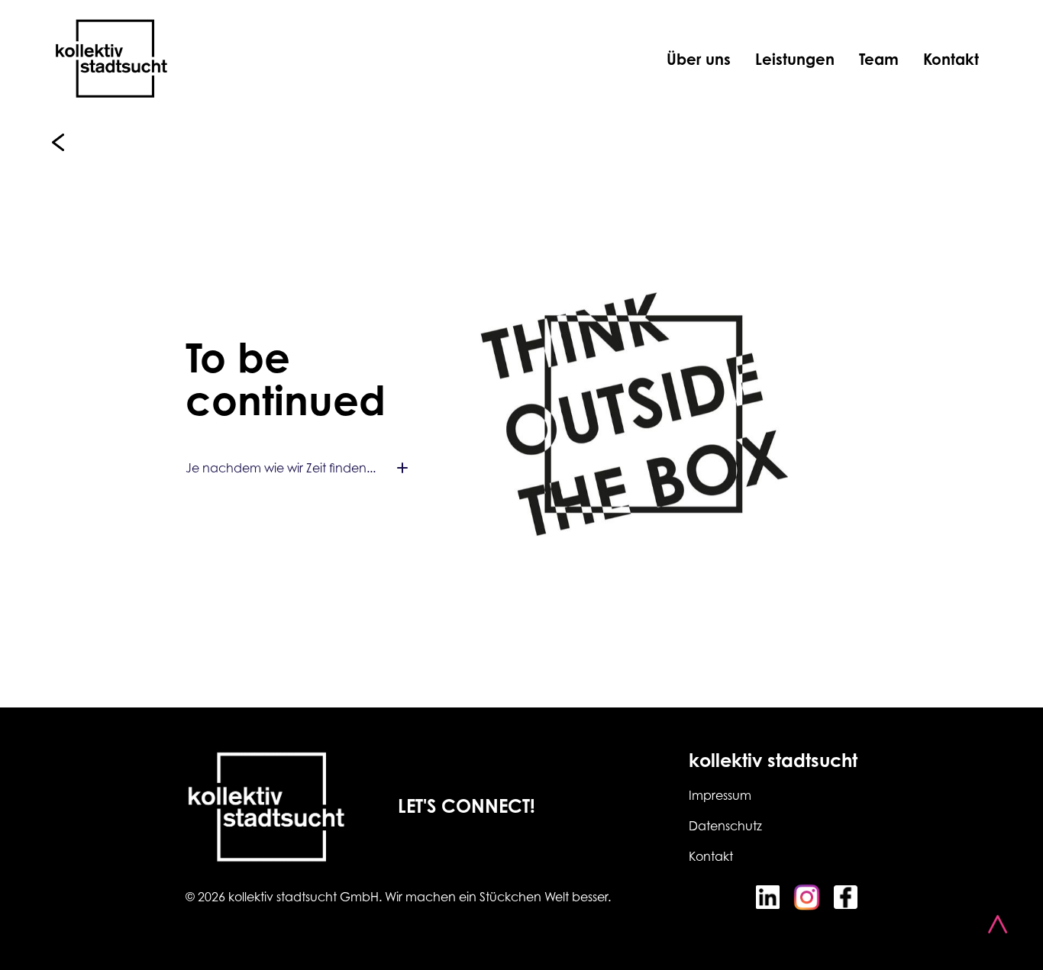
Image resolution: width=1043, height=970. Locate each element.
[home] (111, 59)
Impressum (720, 795)
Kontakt (951, 59)
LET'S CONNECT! (466, 805)
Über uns (699, 59)
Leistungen (795, 59)
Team (879, 59)
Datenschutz (725, 825)
